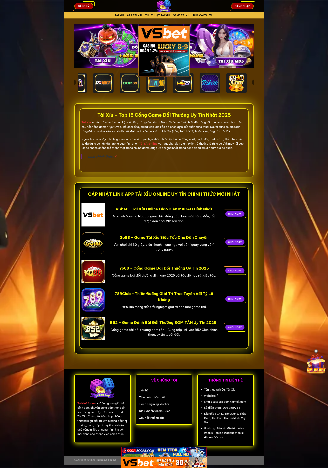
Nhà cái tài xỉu (203, 15)
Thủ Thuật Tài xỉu (157, 15)
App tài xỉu (134, 15)
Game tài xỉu (181, 15)
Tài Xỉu (119, 15)
